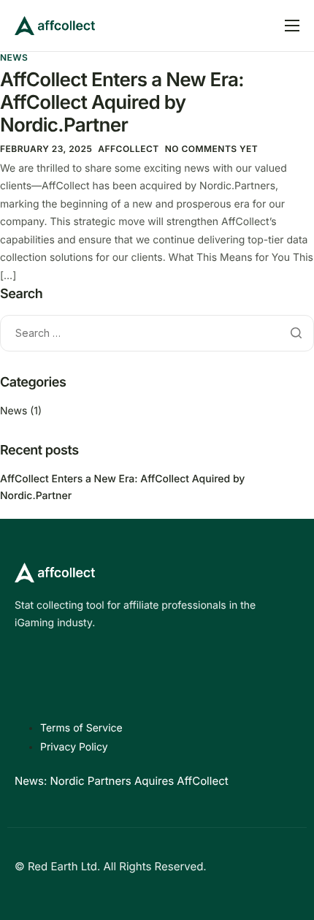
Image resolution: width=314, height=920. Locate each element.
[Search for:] (157, 333)
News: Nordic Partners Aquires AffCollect (122, 781)
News (14, 57)
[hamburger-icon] (292, 25)
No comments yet (212, 148)
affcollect (128, 148)
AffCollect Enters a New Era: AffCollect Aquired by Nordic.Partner (122, 103)
